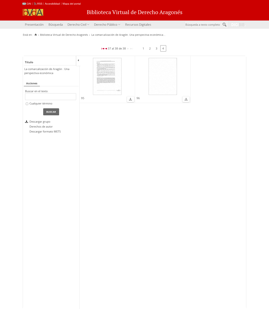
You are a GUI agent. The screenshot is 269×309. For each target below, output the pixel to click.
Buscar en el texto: (36, 91)
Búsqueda (55, 24)
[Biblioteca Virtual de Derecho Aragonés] (33, 12)
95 (82, 98)
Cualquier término (40, 103)
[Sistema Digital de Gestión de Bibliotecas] (237, 25)
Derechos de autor (41, 126)
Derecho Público (105, 24)
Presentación (34, 24)
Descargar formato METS (45, 131)
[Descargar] (130, 100)
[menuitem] (34, 25)
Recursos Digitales (138, 24)
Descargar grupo (39, 121)
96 (138, 98)
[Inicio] (35, 35)
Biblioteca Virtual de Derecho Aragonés (64, 34)
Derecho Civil (77, 24)
